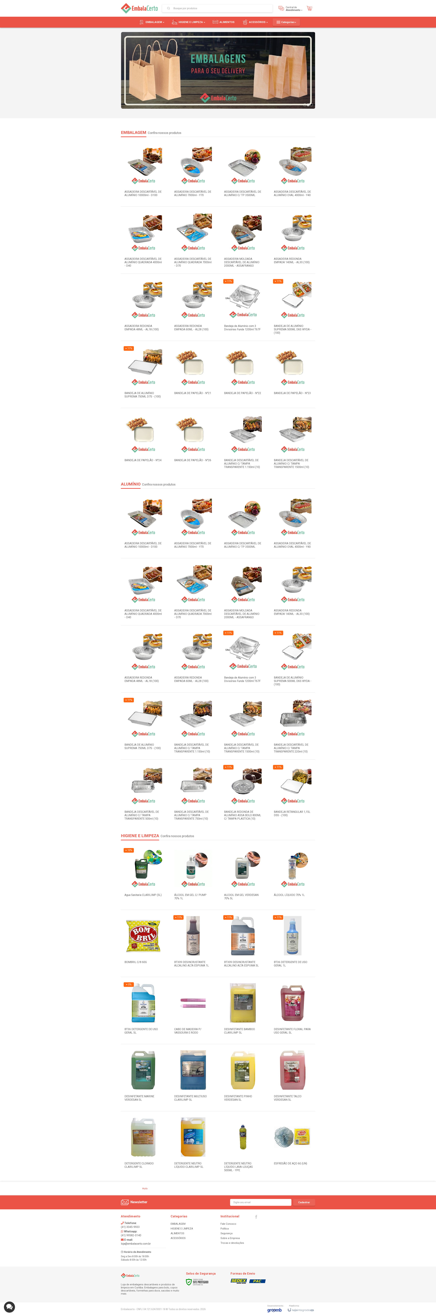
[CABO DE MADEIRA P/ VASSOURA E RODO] (193, 1010)
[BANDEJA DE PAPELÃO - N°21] (193, 374)
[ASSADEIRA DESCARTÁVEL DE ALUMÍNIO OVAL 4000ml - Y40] (292, 173)
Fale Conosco (228, 1223)
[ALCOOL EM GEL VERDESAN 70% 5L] (243, 876)
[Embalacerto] (139, 8)
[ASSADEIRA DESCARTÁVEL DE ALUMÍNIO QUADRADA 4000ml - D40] (143, 240)
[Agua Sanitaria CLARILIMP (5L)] (143, 876)
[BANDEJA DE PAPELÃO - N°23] (292, 374)
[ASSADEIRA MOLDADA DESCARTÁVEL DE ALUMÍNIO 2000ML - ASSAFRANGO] (243, 240)
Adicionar (150, 190)
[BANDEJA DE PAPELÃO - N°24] (143, 441)
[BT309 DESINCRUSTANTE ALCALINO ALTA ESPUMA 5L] (243, 943)
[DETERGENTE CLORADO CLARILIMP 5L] (143, 1145)
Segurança (226, 1233)
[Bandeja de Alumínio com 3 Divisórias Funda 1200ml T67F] (243, 307)
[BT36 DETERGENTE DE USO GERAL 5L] (143, 1010)
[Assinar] (304, 1202)
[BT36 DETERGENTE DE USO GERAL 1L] (292, 943)
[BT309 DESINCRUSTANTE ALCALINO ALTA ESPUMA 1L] (193, 943)
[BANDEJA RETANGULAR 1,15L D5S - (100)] (292, 793)
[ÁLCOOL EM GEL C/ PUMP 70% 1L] (193, 876)
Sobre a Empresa (230, 1238)
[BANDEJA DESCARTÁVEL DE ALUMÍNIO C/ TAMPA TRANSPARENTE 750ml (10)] (193, 793)
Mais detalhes (245, 324)
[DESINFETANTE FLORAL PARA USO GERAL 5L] (292, 1010)
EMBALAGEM (178, 1223)
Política (225, 1228)
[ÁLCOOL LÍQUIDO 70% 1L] (292, 876)
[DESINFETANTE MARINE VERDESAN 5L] (143, 1077)
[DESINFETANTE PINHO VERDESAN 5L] (243, 1077)
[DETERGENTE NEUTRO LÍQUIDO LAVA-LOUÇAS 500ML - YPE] (243, 1145)
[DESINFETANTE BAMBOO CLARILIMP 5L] (243, 1010)
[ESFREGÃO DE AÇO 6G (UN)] (292, 1145)
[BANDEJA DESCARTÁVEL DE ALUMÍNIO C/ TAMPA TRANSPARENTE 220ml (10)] (292, 726)
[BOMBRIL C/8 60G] (143, 943)
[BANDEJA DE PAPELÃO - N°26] (193, 441)
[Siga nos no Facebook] (256, 1218)
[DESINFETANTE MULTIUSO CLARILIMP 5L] (193, 1077)
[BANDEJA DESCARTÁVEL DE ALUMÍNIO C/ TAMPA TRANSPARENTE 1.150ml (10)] (243, 441)
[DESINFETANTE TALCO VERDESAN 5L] (292, 1077)
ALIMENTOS (177, 1233)
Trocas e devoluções (232, 1242)
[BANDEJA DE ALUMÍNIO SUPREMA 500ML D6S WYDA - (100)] (292, 307)
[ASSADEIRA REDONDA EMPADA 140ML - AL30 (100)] (292, 240)
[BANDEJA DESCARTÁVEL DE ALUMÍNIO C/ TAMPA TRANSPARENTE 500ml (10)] (143, 793)
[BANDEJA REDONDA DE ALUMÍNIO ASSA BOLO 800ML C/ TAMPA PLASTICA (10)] (243, 793)
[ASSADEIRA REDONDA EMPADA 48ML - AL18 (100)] (143, 307)
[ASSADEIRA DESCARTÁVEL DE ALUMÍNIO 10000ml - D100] (143, 173)
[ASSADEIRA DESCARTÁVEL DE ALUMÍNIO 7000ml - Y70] (193, 173)
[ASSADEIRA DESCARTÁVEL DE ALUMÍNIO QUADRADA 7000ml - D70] (193, 240)
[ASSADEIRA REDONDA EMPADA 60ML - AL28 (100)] (193, 307)
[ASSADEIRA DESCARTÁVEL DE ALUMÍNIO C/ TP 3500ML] (243, 173)
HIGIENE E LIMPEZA (182, 1228)
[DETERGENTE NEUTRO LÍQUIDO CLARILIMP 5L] (193, 1145)
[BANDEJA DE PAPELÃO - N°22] (243, 374)
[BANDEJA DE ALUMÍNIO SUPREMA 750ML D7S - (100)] (143, 374)
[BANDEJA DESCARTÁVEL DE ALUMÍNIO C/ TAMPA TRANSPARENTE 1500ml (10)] (292, 441)
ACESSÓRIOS (178, 1238)
